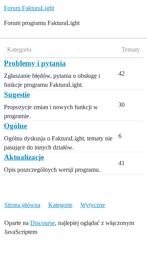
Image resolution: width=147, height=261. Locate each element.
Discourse (42, 223)
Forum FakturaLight (29, 8)
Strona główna (22, 205)
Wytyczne (92, 205)
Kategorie (60, 205)
